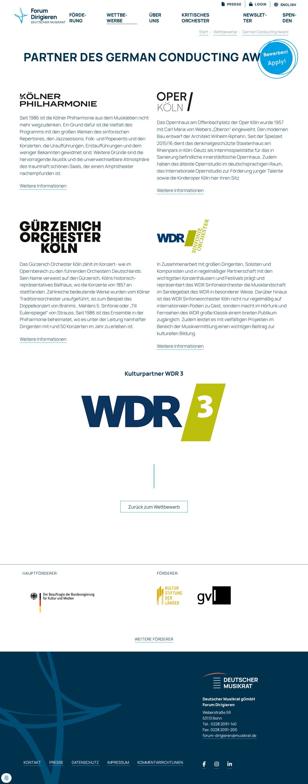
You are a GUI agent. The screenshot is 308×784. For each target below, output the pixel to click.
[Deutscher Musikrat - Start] (34, 15)
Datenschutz (86, 762)
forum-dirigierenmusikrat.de (229, 735)
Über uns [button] (155, 18)
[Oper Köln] (175, 101)
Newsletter (255, 18)
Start (203, 31)
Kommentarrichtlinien (160, 762)
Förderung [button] (77, 18)
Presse (56, 762)
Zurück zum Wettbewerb (154, 507)
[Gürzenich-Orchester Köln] (60, 236)
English (288, 4)
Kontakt (33, 762)
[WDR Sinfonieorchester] (183, 236)
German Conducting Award (265, 31)
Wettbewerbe (225, 31)
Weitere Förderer (154, 639)
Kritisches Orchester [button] (195, 18)
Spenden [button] (289, 18)
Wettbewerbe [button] (117, 18)
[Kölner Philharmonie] (58, 99)
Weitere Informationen (43, 186)
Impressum (118, 762)
